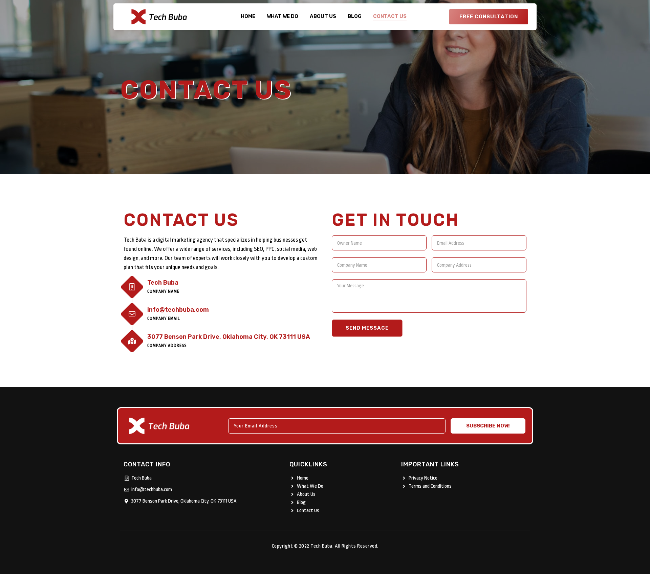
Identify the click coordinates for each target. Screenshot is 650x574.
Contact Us (390, 16)
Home (248, 16)
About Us (323, 16)
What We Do (282, 16)
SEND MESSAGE (367, 328)
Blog (355, 16)
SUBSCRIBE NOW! (488, 426)
